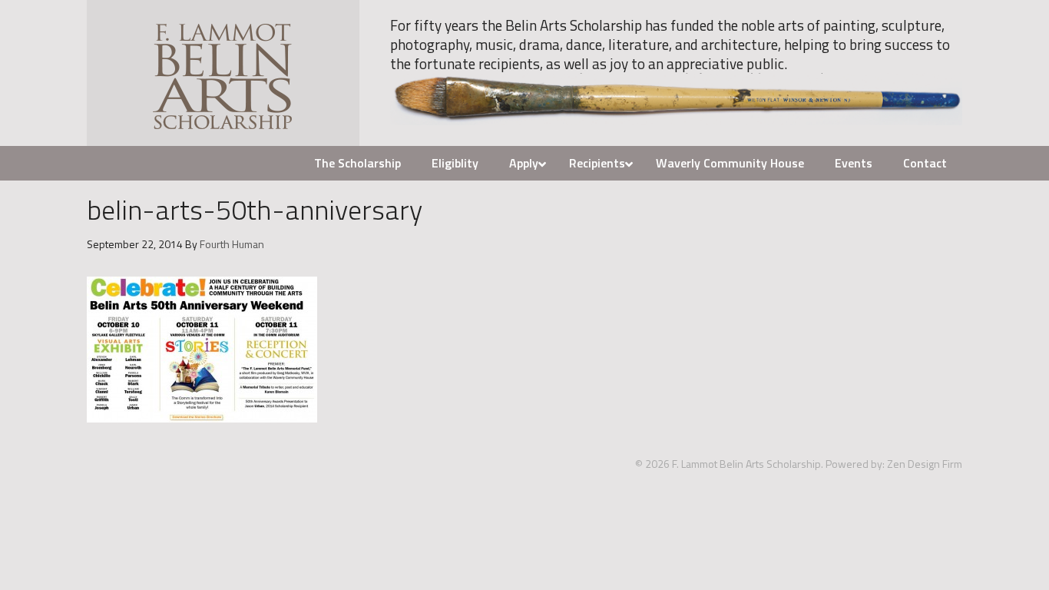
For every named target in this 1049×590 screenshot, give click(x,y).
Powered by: (855, 464)
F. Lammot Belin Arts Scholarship (223, 73)
